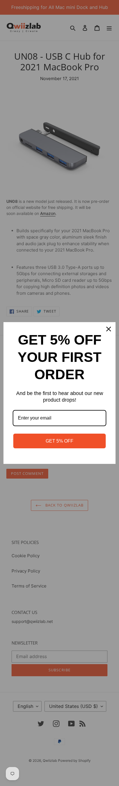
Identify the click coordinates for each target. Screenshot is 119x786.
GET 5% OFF (59, 441)
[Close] (109, 329)
